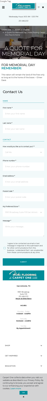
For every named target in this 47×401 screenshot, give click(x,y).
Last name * (7, 123)
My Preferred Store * (11, 206)
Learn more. (15, 388)
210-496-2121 (23, 21)
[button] (23, 152)
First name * (7, 108)
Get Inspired (11, 356)
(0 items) (43, 7)
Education (10, 366)
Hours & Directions (23, 299)
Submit (23, 262)
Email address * (9, 176)
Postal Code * (8, 191)
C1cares (26, 30)
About (17, 30)
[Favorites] (39, 7)
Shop (7, 345)
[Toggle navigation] (3, 7)
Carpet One (6, 30)
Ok (23, 393)
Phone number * (9, 160)
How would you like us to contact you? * (18, 146)
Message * (7, 221)
